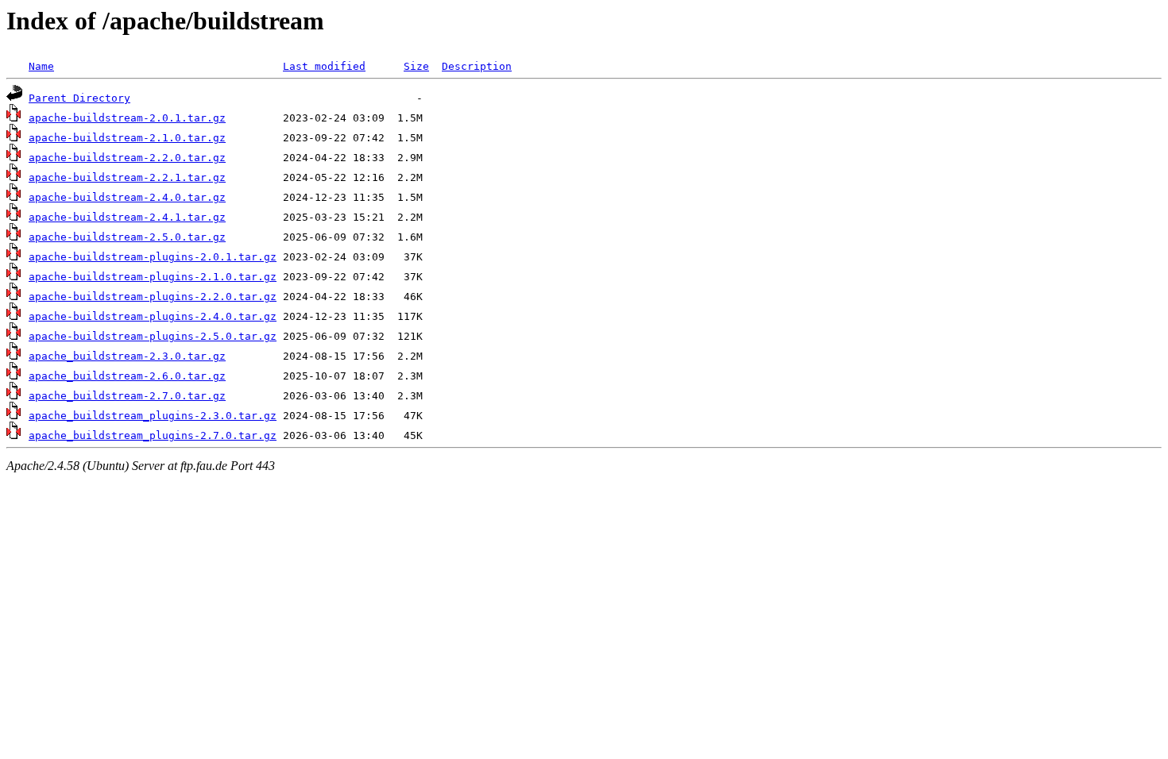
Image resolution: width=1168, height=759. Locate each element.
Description (477, 66)
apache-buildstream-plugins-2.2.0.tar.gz (153, 296)
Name (41, 66)
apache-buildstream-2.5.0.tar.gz (127, 237)
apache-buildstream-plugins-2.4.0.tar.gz (153, 316)
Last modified (324, 66)
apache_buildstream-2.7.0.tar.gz (127, 396)
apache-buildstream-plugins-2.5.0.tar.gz (153, 336)
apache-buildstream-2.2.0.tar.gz (127, 158)
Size (416, 66)
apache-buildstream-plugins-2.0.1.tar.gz (153, 257)
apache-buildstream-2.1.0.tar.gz (127, 138)
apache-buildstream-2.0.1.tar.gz (127, 118)
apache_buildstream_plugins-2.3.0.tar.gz (153, 416)
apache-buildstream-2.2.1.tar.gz (127, 177)
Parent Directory (79, 98)
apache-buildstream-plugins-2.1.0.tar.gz (153, 277)
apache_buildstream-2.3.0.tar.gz (127, 356)
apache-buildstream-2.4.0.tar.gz (127, 197)
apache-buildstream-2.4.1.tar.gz (127, 217)
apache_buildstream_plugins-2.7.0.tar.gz (153, 435)
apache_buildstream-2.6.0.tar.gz (127, 376)
